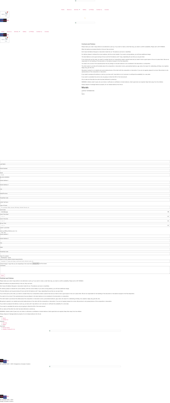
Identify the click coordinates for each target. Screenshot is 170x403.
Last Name (2, 164)
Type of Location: (4, 256)
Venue (9, 257)
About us (69, 9)
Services (76, 9)
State (1, 247)
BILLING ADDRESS (4, 177)
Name (83, 93)
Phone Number (3, 168)
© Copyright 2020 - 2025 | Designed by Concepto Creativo (15, 364)
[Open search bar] (85, 18)
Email (1, 172)
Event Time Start (4, 214)
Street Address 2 (4, 184)
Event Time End (4, 218)
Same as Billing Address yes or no (8, 230)
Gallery (84, 9)
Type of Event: (3, 205)
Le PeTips (91, 9)
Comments (2, 265)
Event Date (3, 209)
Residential (4, 257)
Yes (2, 232)
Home (62, 9)
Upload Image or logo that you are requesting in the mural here (16, 263)
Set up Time (3, 223)
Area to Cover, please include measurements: (11, 259)
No (5, 232)
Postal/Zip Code (4, 197)
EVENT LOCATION (4, 227)
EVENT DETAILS (4, 202)
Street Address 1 (4, 180)
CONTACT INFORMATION (88, 90)
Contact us (99, 9)
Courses (107, 9)
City (1, 189)
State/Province (3, 193)
